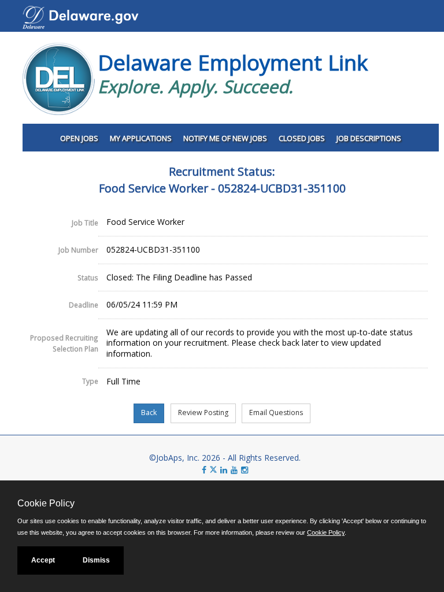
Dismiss (96, 560)
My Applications (141, 138)
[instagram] (244, 469)
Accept (43, 560)
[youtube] (234, 469)
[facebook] (204, 469)
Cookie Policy (326, 532)
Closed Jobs (302, 138)
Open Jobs (79, 138)
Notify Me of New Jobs (225, 138)
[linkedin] (223, 469)
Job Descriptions (368, 138)
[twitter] (214, 469)
